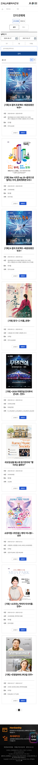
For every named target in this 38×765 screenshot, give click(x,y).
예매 (18, 9)
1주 (7, 43)
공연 (14, 27)
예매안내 (22, 21)
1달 (19, 43)
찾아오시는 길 (29, 747)
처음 (17, 710)
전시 (23, 27)
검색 (19, 53)
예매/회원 (8, 9)
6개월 (31, 43)
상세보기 (15, 133)
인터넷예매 (16, 21)
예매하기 (23, 133)
